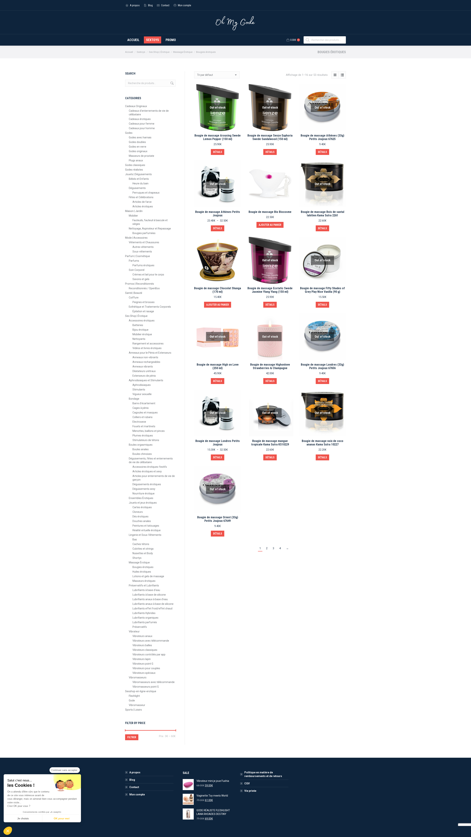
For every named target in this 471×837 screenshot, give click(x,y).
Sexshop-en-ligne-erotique (140, 691)
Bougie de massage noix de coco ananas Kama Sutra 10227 (322, 442)
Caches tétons (140, 544)
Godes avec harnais (140, 137)
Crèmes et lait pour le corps (148, 274)
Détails (217, 152)
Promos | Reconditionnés (139, 283)
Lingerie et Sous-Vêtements (145, 534)
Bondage (134, 398)
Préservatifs (139, 626)
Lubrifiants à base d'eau (146, 590)
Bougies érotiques (142, 567)
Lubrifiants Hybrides (143, 613)
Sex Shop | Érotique (136, 315)
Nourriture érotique (143, 493)
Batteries (137, 325)
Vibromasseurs (137, 677)
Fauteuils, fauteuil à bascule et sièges (150, 222)
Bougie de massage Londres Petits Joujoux (217, 442)
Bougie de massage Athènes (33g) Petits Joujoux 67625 (322, 137)
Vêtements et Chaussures (144, 242)
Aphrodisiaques (141, 384)
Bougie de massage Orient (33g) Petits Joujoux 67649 (217, 519)
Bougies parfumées (143, 233)
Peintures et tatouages (145, 525)
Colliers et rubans (142, 417)
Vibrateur (134, 631)
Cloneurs (137, 511)
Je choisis (23, 818)
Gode (132, 700)
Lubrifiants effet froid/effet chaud (152, 608)
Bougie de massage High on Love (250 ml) (218, 366)
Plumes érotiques (142, 435)
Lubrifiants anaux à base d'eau (150, 599)
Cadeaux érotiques (140, 119)
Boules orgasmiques (141, 444)
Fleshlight (134, 695)
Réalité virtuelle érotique (146, 530)
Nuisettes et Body (142, 553)
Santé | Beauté (133, 292)
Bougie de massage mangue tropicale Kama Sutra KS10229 (270, 442)
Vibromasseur (137, 705)
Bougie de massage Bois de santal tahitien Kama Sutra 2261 (322, 213)
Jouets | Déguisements (138, 174)
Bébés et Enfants (139, 178)
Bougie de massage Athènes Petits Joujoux (217, 213)
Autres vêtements (143, 246)
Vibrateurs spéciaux (143, 672)
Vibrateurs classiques (144, 649)
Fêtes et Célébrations (141, 197)
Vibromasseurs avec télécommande (153, 682)
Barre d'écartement (143, 403)
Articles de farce (142, 201)
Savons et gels (140, 279)
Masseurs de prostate (141, 155)
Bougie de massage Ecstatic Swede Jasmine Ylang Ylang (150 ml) (270, 289)
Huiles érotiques (141, 571)
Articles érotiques (142, 206)
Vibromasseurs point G (145, 686)
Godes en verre (137, 146)
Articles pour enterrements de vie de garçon (153, 478)
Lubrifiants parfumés (144, 622)
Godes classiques (135, 165)
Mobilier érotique (142, 334)
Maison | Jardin (134, 211)
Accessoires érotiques (142, 320)
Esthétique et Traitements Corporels (150, 306)
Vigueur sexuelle (142, 394)
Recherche (171, 83)
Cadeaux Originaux (136, 106)
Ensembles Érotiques (141, 498)
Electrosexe (139, 421)
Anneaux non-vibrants (145, 357)
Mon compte (137, 794)
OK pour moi (62, 818)
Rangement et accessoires (148, 343)
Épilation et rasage (143, 311)
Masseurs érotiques (143, 580)
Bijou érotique (140, 329)
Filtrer (131, 737)
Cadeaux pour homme (142, 128)
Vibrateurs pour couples (146, 668)
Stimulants (138, 389)
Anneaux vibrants (142, 366)
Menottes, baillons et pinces (148, 430)
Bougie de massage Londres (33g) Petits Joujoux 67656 (322, 366)
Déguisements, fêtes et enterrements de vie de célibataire (151, 460)
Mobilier (133, 215)
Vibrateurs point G (142, 663)
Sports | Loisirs (133, 709)
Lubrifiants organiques (145, 617)
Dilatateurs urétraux (144, 371)
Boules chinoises (142, 453)
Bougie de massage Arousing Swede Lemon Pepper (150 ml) (217, 137)
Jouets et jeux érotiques (143, 502)
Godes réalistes (134, 169)
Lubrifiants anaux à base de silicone (152, 603)
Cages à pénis (140, 407)
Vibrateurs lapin (141, 659)
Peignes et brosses (143, 302)
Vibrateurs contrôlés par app (148, 654)
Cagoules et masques (145, 412)
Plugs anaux (136, 160)
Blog (132, 779)
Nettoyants (138, 338)
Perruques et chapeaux (146, 192)
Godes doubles (137, 142)
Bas (134, 539)
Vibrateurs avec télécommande (150, 640)
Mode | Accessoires (136, 237)
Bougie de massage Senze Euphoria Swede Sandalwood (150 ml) (270, 137)
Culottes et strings (143, 548)
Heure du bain (140, 183)
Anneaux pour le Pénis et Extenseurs (150, 352)
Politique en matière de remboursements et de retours (263, 774)
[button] (7, 830)
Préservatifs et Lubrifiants (144, 585)
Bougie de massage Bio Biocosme (270, 212)
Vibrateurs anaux (142, 636)
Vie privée (250, 790)
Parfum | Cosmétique (137, 256)
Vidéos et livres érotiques (147, 348)
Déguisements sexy (143, 488)
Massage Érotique (139, 562)
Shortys (136, 557)
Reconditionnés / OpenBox (144, 288)
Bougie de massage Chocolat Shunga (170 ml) (217, 289)
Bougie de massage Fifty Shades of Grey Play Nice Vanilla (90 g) (322, 289)
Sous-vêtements (142, 251)
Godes (128, 132)
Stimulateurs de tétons (145, 440)
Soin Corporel (136, 269)
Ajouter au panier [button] (270, 224)
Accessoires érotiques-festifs (149, 466)
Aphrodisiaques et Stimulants (146, 380)
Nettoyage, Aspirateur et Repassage (150, 228)
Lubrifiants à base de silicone (149, 594)
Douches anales (141, 521)
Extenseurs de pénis (144, 375)
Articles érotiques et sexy (147, 471)
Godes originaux (138, 151)
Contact (134, 787)
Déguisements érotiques (146, 484)
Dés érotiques (140, 516)
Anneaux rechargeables (146, 361)
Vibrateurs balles (142, 645)
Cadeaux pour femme (141, 123)
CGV (247, 783)
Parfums (134, 260)
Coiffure (134, 297)
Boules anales (140, 449)
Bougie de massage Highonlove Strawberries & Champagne (270, 366)
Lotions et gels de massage (148, 576)
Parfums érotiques (143, 265)
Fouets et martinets (143, 426)
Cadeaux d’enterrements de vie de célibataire (149, 112)
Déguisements (137, 188)
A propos (134, 772)
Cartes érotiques (142, 507)
